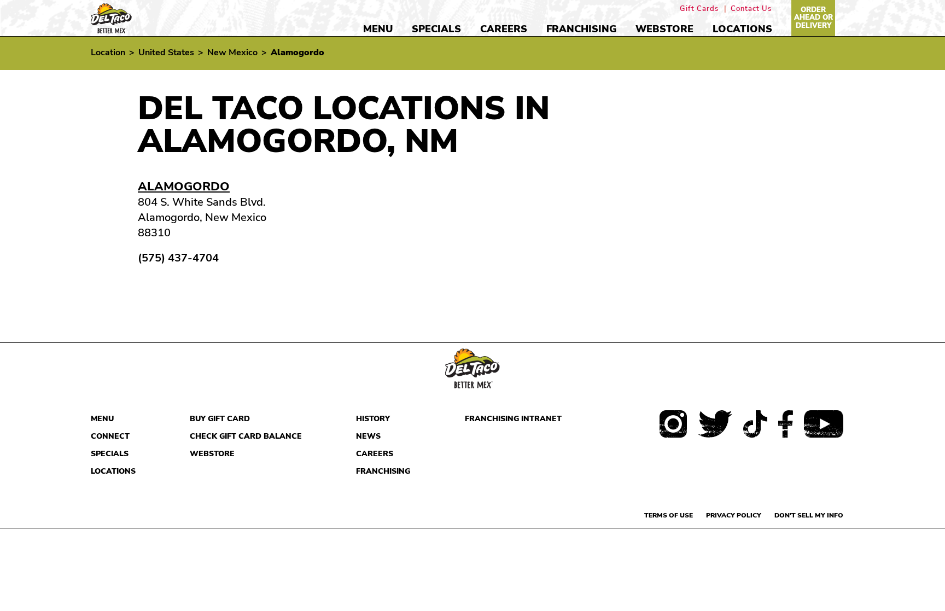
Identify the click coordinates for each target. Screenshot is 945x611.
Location (108, 52)
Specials (436, 29)
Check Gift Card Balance (246, 436)
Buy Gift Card (220, 419)
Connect (110, 436)
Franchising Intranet (513, 419)
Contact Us (751, 9)
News (368, 436)
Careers (503, 29)
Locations (742, 29)
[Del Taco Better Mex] (111, 17)
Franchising (581, 29)
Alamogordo (184, 186)
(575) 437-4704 (178, 258)
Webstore (664, 29)
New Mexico (232, 52)
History (373, 419)
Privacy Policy (733, 515)
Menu (378, 29)
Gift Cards (699, 9)
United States (166, 52)
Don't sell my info (808, 515)
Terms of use (668, 515)
